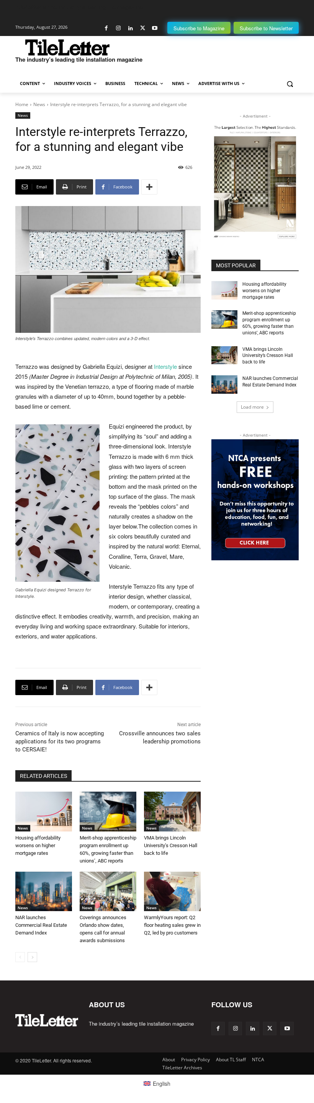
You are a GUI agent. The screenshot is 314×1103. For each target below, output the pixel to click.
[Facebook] (106, 28)
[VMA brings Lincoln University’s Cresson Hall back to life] (172, 811)
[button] (290, 84)
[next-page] (32, 957)
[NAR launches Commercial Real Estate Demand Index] (43, 892)
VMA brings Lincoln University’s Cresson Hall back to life (170, 845)
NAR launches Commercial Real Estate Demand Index (41, 925)
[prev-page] (20, 957)
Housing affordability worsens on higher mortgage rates (38, 845)
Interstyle (165, 366)
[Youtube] (154, 28)
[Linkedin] (130, 28)
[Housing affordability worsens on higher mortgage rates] (43, 811)
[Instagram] (118, 28)
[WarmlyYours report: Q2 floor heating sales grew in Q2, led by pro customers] (172, 892)
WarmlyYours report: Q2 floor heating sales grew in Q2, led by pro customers (172, 925)
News (39, 104)
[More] (149, 187)
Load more (252, 407)
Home (21, 104)
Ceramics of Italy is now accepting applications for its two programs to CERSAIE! (59, 741)
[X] (142, 28)
